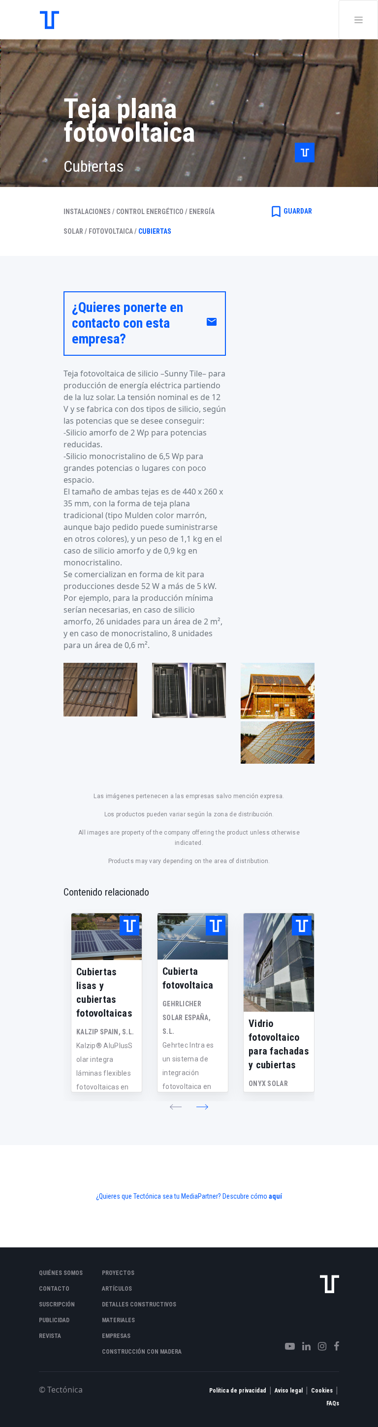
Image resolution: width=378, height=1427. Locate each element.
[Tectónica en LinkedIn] (303, 1346)
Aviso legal (289, 1390)
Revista (50, 1336)
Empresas (116, 1336)
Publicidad (54, 1320)
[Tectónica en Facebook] (332, 1346)
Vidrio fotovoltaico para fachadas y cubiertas (279, 1044)
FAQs (332, 1403)
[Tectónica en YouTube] (286, 1346)
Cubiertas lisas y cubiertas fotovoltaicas (104, 992)
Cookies (322, 1390)
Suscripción (57, 1304)
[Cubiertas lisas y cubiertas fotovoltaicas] (106, 936)
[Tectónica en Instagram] (318, 1346)
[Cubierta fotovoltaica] (193, 936)
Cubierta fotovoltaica (188, 978)
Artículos (117, 1288)
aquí (275, 1196)
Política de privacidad (237, 1390)
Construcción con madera (142, 1351)
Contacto (54, 1288)
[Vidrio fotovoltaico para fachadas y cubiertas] (279, 962)
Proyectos (118, 1273)
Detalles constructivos (139, 1304)
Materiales (118, 1320)
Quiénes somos (61, 1273)
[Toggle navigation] (358, 19)
